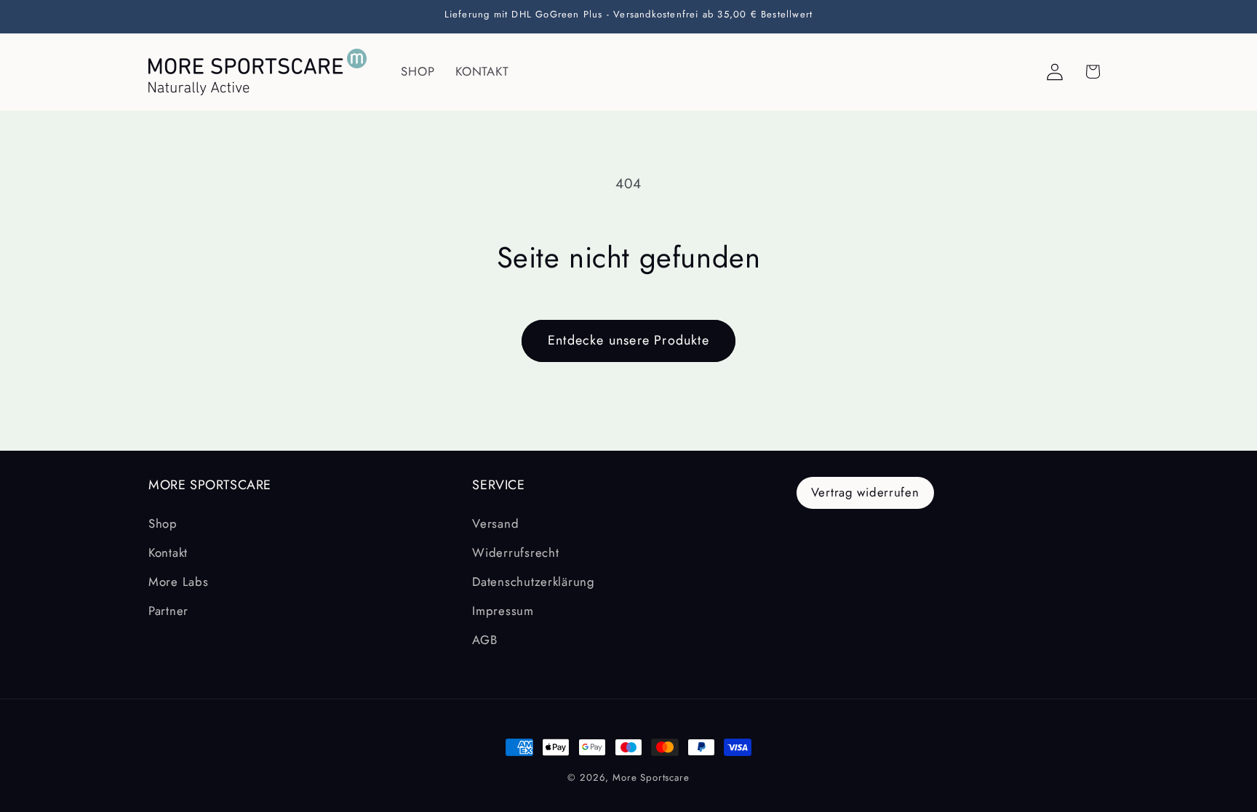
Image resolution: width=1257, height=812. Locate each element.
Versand (495, 523)
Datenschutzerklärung (533, 581)
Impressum (502, 610)
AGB (484, 639)
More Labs (178, 581)
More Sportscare (651, 777)
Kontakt (168, 552)
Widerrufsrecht (515, 552)
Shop (162, 523)
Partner (168, 610)
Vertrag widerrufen (865, 492)
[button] (1093, 71)
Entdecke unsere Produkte (628, 340)
